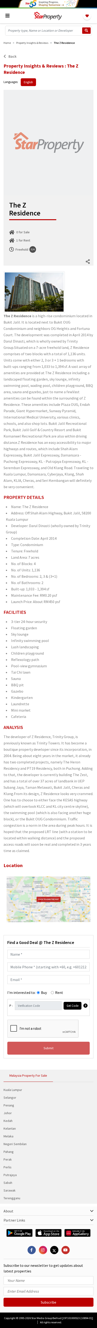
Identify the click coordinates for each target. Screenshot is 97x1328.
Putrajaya (10, 1175)
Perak (8, 1159)
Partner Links (14, 1220)
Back (12, 56)
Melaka (8, 1136)
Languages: (11, 82)
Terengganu (12, 1198)
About (8, 1211)
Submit (48, 1048)
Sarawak (10, 1190)
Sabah (8, 1183)
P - (11, 1006)
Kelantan (10, 1128)
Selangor (10, 1097)
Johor (8, 1113)
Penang (9, 1105)
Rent (59, 992)
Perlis (8, 1167)
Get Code (72, 1006)
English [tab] (28, 82)
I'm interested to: (21, 992)
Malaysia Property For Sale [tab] (28, 1075)
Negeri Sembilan (15, 1144)
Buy (44, 992)
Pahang (9, 1152)
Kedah (8, 1121)
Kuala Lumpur (13, 1090)
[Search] (86, 30)
